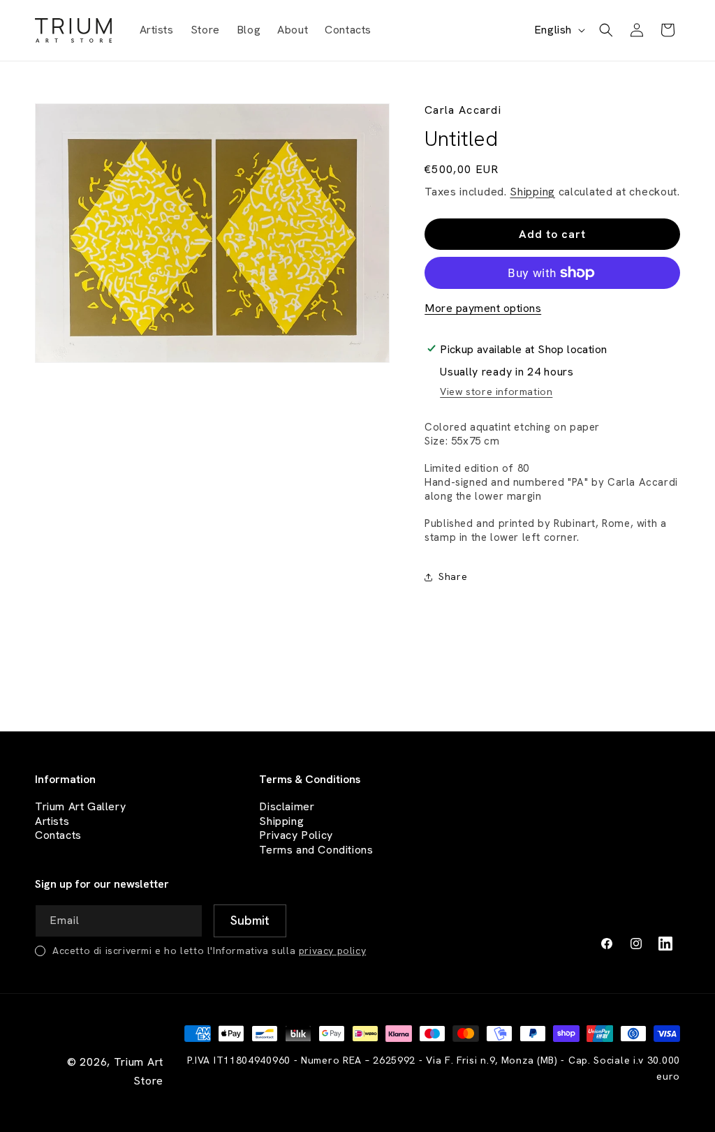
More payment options (483, 308)
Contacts (58, 835)
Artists (52, 821)
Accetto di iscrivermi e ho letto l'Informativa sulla (209, 950)
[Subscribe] (250, 920)
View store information (496, 391)
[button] (606, 30)
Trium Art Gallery (80, 806)
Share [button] (452, 576)
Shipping (532, 191)
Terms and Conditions (316, 849)
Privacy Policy (295, 835)
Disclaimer (286, 806)
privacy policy (332, 950)
